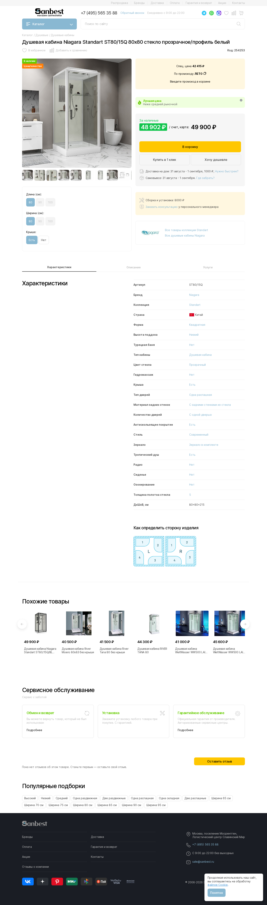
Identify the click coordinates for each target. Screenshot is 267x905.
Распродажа (119, 2)
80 (30, 202)
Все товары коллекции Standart (186, 230)
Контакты (238, 2)
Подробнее (34, 730)
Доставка (157, 2)
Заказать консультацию (162, 206)
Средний (62, 798)
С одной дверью (200, 414)
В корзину (190, 147)
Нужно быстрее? (226, 171)
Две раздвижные (114, 798)
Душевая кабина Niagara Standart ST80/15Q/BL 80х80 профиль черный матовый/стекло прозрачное (40, 650)
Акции (222, 2)
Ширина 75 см (58, 805)
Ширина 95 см (156, 805)
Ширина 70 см (33, 805)
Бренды (139, 2)
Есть (32, 240)
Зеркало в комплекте (203, 444)
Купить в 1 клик (164, 160)
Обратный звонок (132, 12)
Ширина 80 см (82, 805)
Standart (194, 304)
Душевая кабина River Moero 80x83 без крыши (78, 650)
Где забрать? (205, 178)
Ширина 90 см (131, 805)
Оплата (175, 2)
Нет (43, 240)
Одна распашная (200, 394)
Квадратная (197, 324)
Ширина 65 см (221, 798)
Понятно (216, 893)
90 (40, 202)
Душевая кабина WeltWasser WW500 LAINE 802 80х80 (229, 650)
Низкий (194, 334)
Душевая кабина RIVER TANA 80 (152, 650)
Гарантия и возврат (199, 2)
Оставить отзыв (219, 761)
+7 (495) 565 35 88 (99, 13)
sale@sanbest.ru (203, 861)
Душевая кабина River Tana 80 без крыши (114, 650)
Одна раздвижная (85, 798)
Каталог (38, 24)
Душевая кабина (200, 354)
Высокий (30, 798)
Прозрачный (197, 364)
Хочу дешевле (216, 160)
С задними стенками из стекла (210, 404)
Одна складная (169, 798)
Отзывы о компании (35, 867)
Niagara (194, 294)
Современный (198, 434)
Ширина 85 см (107, 805)
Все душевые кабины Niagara (185, 235)
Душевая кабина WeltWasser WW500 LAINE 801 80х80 (192, 650)
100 (50, 202)
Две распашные (195, 798)
